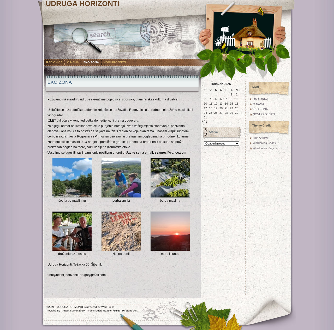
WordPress (107, 306)
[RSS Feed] (153, 30)
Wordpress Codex (264, 143)
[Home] (119, 8)
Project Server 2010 (73, 310)
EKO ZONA (91, 62)
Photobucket (130, 310)
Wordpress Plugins (265, 148)
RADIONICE (54, 62)
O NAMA (73, 62)
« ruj (204, 121)
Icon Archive (261, 137)
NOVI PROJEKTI (115, 62)
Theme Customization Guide (103, 310)
